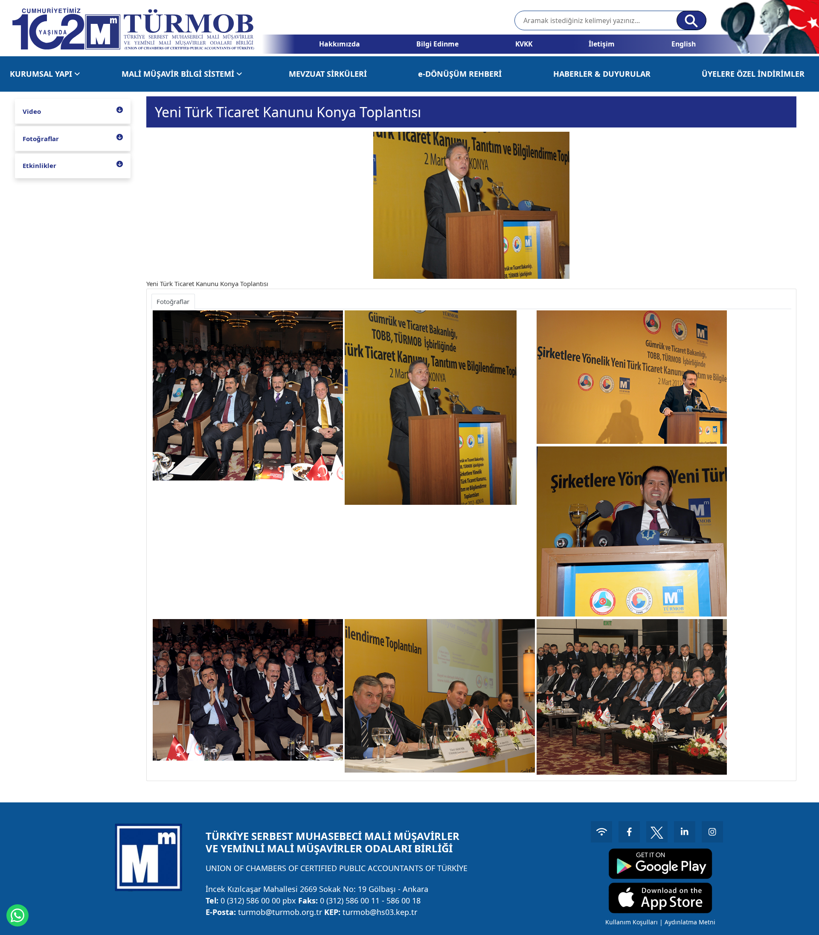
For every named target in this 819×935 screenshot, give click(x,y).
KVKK (523, 44)
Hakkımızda (339, 44)
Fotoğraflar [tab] (173, 301)
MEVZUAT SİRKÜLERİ (328, 74)
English (683, 44)
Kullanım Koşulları (631, 922)
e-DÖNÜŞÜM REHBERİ (460, 74)
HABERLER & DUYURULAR (602, 74)
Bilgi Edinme (437, 44)
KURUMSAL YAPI (42, 74)
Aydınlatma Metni (690, 922)
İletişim (602, 44)
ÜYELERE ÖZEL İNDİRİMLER (753, 74)
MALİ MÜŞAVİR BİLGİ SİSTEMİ (179, 74)
